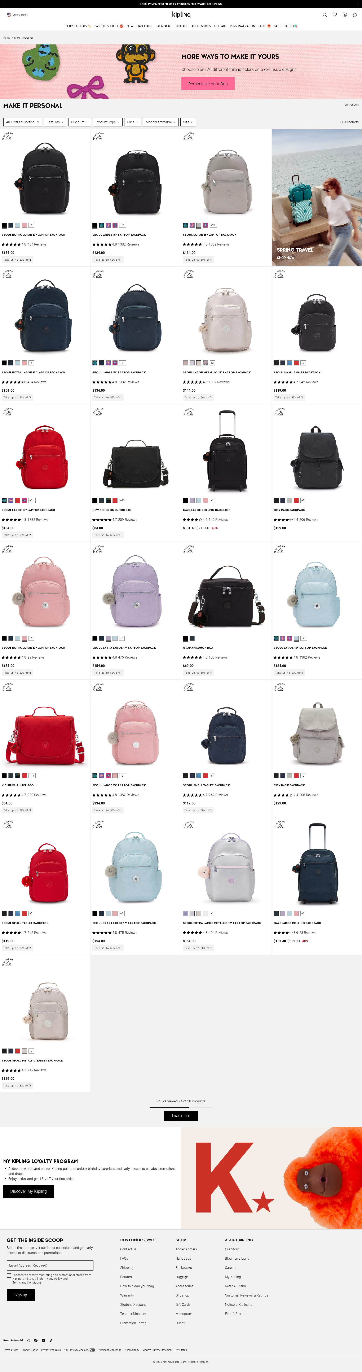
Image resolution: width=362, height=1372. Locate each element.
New (130, 26)
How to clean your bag (137, 1286)
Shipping (126, 1268)
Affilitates (181, 1350)
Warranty (127, 1295)
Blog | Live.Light (237, 1258)
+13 (122, 500)
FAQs (124, 1258)
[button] (4, 225)
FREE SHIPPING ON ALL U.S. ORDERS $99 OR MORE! (181, 4)
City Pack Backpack (289, 510)
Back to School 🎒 (108, 26)
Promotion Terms (133, 1323)
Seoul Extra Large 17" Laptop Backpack (33, 234)
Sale (277, 26)
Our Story (232, 1249)
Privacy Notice (30, 1350)
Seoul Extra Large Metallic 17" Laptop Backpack (222, 923)
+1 (212, 500)
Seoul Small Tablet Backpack (297, 372)
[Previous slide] (4, 4)
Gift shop (182, 1295)
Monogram (184, 1314)
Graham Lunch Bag (198, 648)
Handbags (144, 26)
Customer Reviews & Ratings (246, 1295)
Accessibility (132, 1350)
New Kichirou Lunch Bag (112, 510)
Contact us (128, 1249)
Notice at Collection (239, 1305)
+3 (212, 362)
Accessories (201, 26)
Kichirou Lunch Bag (18, 785)
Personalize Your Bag (208, 83)
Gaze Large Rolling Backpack (206, 510)
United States (20, 14)
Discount (77, 122)
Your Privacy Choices (76, 1350)
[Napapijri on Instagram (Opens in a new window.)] (28, 1340)
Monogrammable (159, 122)
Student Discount (133, 1305)
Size (186, 122)
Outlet (180, 1323)
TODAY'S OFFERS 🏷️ (77, 26)
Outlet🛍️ (291, 26)
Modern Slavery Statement (157, 1350)
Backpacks (164, 26)
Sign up (20, 1295)
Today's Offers (186, 1249)
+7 (302, 362)
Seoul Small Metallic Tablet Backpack (32, 1060)
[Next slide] (357, 4)
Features (53, 122)
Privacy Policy (53, 1278)
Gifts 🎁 (265, 26)
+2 (302, 500)
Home (6, 37)
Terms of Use (10, 1350)
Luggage (181, 26)
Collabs (220, 26)
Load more (181, 1115)
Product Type (106, 122)
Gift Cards (183, 1305)
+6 (31, 225)
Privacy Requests (51, 1350)
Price (130, 122)
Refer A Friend (235, 1286)
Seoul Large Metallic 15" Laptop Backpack (217, 372)
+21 (122, 225)
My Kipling (233, 1277)
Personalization (242, 26)
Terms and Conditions (27, 1282)
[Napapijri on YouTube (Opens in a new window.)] (43, 1340)
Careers (230, 1268)
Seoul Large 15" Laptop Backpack (119, 234)
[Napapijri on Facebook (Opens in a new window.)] (36, 1340)
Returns (126, 1277)
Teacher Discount (133, 1314)
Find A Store (234, 1314)
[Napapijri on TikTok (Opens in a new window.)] (51, 1340)
